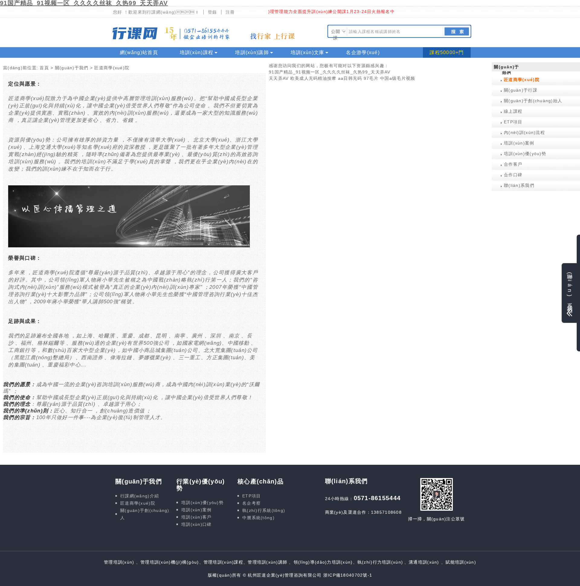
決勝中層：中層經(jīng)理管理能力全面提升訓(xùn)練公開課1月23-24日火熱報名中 (292, 11)
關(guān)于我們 (72, 67)
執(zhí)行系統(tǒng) (263, 510)
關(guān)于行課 (520, 90)
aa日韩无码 (350, 78)
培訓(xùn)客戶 (196, 517)
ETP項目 (513, 121)
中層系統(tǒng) (258, 517)
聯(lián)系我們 (519, 185)
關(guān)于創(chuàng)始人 (533, 100)
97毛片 (371, 78)
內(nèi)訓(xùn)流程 (524, 132)
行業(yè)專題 (178, 63)
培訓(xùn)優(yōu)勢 (525, 153)
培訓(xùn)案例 (519, 143)
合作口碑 (513, 174)
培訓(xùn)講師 (252, 52)
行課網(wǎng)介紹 (139, 495)
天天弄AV (278, 78)
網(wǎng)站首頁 (139, 52)
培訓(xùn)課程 (197, 52)
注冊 (230, 12)
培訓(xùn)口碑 (196, 524)
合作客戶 (513, 164)
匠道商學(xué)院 (522, 79)
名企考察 (251, 503)
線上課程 (130, 63)
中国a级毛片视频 (397, 78)
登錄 (212, 12)
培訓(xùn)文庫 (307, 52)
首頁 (44, 67)
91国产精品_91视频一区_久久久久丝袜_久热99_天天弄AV (330, 72)
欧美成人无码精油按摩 (313, 78)
